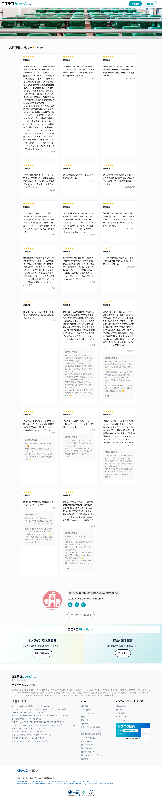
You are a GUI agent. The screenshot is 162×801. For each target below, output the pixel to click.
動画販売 (119, 709)
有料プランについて (88, 744)
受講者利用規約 (87, 741)
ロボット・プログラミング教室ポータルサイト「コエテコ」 (31, 706)
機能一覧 (84, 720)
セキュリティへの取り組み (90, 727)
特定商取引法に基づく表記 (91, 734)
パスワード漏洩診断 (57, 781)
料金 (83, 716)
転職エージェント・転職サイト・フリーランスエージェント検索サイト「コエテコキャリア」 (42, 715)
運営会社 (84, 706)
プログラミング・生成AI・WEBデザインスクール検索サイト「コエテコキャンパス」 (39, 709)
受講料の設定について (89, 751)
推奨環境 (84, 758)
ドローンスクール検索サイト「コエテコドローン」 (29, 712)
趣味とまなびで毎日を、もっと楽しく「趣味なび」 (28, 738)
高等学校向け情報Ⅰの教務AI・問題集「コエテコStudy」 (31, 734)
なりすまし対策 (93, 784)
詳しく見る (123, 653)
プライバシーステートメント (91, 730)
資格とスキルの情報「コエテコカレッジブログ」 (28, 731)
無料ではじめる (42, 653)
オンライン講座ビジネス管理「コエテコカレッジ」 (29, 728)
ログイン (150, 3)
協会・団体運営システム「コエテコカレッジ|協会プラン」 (31, 741)
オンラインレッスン (122, 720)
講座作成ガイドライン (89, 748)
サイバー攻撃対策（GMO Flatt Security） (75, 784)
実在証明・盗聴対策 (21, 784)
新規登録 (135, 3)
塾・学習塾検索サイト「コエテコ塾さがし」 (26, 718)
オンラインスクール (123, 716)
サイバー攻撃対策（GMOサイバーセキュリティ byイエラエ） (46, 784)
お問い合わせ (86, 709)
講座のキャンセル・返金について (93, 755)
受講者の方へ (121, 706)
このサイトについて (88, 713)
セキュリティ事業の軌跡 (106, 784)
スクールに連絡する (82, 614)
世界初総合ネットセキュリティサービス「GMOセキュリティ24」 (33, 781)
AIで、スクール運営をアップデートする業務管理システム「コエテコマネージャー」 (40, 722)
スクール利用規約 (88, 737)
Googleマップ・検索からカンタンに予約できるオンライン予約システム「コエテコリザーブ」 (43, 725)
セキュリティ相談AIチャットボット (89, 781)
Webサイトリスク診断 (71, 781)
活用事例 (84, 723)
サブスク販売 (121, 713)
